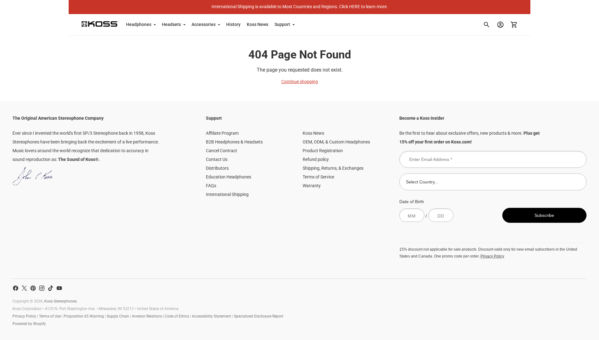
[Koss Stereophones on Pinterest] (33, 288)
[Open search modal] (487, 25)
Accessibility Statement (211, 316)
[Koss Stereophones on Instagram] (42, 288)
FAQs (211, 185)
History (233, 24)
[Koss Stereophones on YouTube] (59, 288)
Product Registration (323, 150)
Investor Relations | (148, 316)
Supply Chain (118, 316)
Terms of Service (318, 176)
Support (282, 24)
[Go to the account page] (500, 25)
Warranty (312, 185)
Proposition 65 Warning (84, 316)
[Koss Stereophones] (100, 24)
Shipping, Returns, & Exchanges (333, 168)
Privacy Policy (492, 256)
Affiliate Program (222, 133)
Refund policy (316, 159)
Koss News (257, 24)
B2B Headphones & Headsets (234, 141)
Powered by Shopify (29, 324)
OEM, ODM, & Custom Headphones (336, 141)
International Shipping (227, 194)
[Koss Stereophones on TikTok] (50, 288)
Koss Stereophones (60, 301)
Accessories (204, 24)
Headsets (171, 24)
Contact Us (216, 159)
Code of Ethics (177, 316)
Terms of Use (50, 316)
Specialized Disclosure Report (258, 316)
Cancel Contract (221, 150)
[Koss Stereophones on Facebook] (15, 288)
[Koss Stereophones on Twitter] (24, 288)
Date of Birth (411, 201)
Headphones (138, 24)
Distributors (217, 168)
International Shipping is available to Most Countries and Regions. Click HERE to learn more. (300, 6)
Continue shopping (299, 81)
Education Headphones (228, 176)
